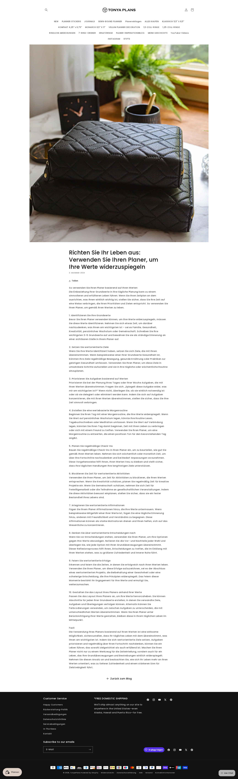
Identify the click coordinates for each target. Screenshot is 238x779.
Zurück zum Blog (121, 678)
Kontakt (47, 733)
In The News (49, 728)
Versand (149, 773)
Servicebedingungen (54, 724)
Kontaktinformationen (165, 773)
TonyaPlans (75, 773)
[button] (46, 10)
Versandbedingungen (55, 714)
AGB (141, 773)
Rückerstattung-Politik (55, 709)
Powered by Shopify (89, 773)
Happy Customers (53, 704)
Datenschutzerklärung (126, 773)
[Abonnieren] (90, 749)
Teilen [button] (75, 280)
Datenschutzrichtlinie (54, 719)
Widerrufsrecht (107, 773)
